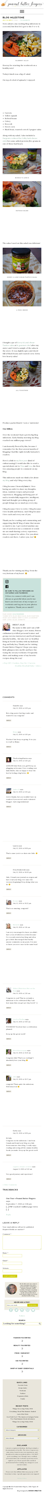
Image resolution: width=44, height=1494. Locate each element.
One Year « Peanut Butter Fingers (20, 1198)
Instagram (22, 1310)
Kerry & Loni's (23, 618)
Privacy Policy (22, 1478)
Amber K (16, 789)
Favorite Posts (23, 1385)
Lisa (30, 466)
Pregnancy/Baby (22, 1396)
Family (23, 1399)
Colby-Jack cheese (10, 618)
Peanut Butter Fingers (22, 4)
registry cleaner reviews (22, 1167)
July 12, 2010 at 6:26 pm (21, 761)
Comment (7, 1234)
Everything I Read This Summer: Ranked (23, 1411)
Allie (14, 1077)
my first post (22, 460)
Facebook (11, 1310)
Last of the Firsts (22, 1414)
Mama (15, 732)
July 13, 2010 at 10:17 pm (22, 1079)
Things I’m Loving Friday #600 (22, 1421)
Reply (9, 720)
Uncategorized (18, 614)
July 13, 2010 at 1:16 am (21, 927)
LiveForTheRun (19, 1019)
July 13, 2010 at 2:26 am (21, 993)
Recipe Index (22, 1388)
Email (5, 1261)
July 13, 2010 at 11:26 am (22, 1053)
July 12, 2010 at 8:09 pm (22, 848)
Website (6, 1268)
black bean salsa (19, 616)
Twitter (17, 1310)
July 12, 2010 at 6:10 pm (21, 734)
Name (5, 1253)
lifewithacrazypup (20, 1050)
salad (14, 619)
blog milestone (33, 616)
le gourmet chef (24, 345)
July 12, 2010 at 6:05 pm (22, 708)
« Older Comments (10, 1185)
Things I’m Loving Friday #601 (23, 1409)
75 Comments (25, 20)
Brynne (15, 901)
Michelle (16, 925)
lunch (9, 619)
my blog (6, 480)
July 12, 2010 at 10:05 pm (22, 872)
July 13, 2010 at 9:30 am (21, 1022)
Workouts (23, 1390)
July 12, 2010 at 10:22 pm (22, 903)
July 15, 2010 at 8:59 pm (22, 1133)
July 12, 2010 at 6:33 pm (21, 792)
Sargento (21, 619)
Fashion (22, 1393)
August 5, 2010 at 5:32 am (22, 1169)
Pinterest (28, 1310)
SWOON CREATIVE (34, 1491)
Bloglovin (33, 1310)
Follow (22, 1316)
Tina (22, 466)
